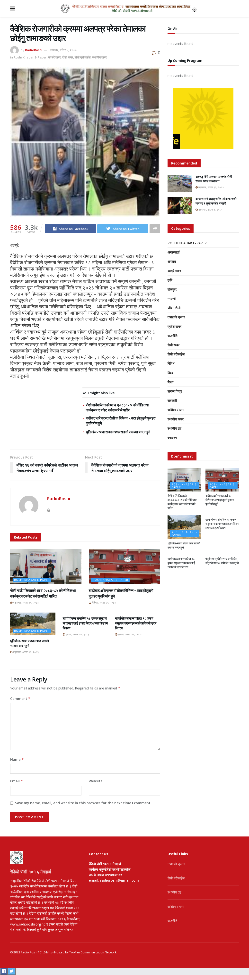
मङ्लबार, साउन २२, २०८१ (211, 187)
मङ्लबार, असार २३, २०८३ (25, 652)
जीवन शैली (174, 307)
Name (17, 759)
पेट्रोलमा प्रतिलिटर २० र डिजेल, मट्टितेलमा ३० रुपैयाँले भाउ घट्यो (222, 561)
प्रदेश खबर (174, 326)
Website (95, 781)
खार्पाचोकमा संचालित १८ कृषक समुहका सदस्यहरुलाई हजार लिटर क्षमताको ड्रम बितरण (85, 623)
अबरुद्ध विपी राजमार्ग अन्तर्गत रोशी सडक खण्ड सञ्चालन (214, 179)
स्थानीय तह (174, 428)
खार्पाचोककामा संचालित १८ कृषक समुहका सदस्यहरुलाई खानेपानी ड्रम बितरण (135, 623)
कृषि (170, 280)
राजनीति (173, 335)
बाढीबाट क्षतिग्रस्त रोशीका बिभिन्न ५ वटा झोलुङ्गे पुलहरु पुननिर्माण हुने (219, 500)
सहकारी (172, 400)
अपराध (172, 261)
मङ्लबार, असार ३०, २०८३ (25, 602)
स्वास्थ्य (172, 437)
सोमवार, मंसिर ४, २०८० (63, 50)
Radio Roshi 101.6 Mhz (36, 952)
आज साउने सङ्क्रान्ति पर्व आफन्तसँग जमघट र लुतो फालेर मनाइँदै (216, 201)
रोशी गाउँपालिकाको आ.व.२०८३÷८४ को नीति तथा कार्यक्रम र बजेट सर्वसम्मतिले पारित (182, 502)
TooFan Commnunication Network (92, 952)
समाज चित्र (175, 391)
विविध (171, 363)
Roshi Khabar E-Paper (30, 57)
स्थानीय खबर (99, 57)
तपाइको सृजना (176, 317)
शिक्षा (170, 382)
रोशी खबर (67, 57)
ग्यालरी (172, 298)
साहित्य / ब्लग (176, 409)
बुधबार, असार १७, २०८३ (77, 634)
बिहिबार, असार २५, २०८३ (103, 602)
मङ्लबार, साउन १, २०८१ (210, 209)
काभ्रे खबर (54, 57)
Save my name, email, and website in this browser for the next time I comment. (83, 803)
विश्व (170, 372)
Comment (20, 698)
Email (16, 781)
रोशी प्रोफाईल (83, 57)
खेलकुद (172, 289)
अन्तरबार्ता (173, 252)
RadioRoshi (33, 50)
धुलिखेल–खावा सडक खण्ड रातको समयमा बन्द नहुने (118, 432)
